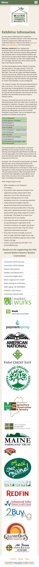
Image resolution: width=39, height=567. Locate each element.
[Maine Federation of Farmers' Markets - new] (19, 22)
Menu (4, 2)
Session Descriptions (12, 269)
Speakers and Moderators (13, 273)
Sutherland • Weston (28, 563)
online (32, 43)
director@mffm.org (12, 45)
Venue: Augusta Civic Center (14, 280)
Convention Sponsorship (13, 294)
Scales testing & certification (14, 283)
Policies (13, 559)
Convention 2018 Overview (14, 262)
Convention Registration (13, 276)
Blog (27, 559)
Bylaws (20, 559)
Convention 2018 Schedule (14, 265)
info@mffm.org (9, 563)
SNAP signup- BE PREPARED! (14, 287)
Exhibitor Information (12, 290)
